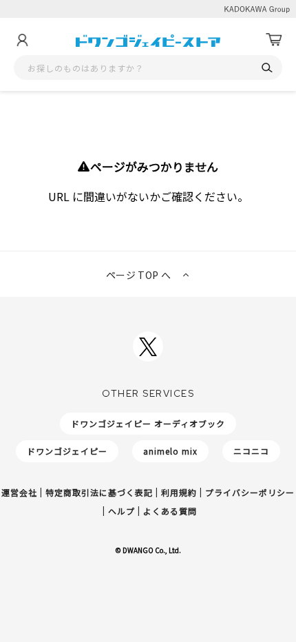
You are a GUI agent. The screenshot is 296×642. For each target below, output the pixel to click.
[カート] (274, 40)
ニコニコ (251, 451)
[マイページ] (22, 40)
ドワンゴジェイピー (67, 451)
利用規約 (179, 492)
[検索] (266, 68)
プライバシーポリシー (250, 492)
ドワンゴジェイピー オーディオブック (148, 423)
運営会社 (19, 492)
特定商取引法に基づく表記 (99, 492)
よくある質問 (170, 511)
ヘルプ (121, 511)
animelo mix (170, 451)
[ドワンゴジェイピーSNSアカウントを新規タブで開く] (148, 346)
